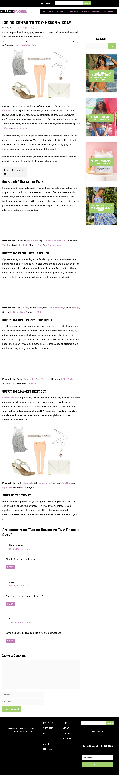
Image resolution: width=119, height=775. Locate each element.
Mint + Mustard (21, 128)
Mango (75, 307)
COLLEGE (46, 738)
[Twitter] (100, 3)
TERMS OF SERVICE (26, 731)
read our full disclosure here (25, 45)
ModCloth (23, 245)
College (84, 11)
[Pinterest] (110, 3)
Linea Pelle (44, 483)
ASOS (64, 483)
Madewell (27, 483)
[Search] (87, 3)
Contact (49, 3)
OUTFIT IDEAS (48, 728)
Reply (10, 567)
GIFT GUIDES (47, 748)
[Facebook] (95, 3)
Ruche (25, 307)
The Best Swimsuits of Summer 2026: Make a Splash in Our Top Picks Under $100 (101, 76)
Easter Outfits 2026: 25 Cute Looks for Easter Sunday (101, 207)
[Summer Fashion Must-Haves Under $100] (101, 134)
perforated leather (33, 406)
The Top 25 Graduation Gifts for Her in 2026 (101, 162)
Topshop (6, 245)
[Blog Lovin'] (116, 3)
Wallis (23, 487)
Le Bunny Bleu (17, 312)
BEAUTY (46, 733)
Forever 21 (29, 379)
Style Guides (46, 11)
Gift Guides (108, 11)
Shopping (95, 11)
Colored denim (9, 397)
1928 (38, 312)
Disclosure (66, 738)
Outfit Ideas (60, 11)
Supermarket (54, 245)
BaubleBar (32, 240)
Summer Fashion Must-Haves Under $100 (101, 118)
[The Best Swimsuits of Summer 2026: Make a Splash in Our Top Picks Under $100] (101, 90)
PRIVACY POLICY (15, 731)
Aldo (12, 383)
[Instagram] (105, 3)
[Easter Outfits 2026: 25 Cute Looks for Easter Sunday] (101, 223)
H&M (38, 245)
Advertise (65, 733)
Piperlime (7, 487)
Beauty (73, 11)
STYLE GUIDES (48, 723)
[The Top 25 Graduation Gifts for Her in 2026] (101, 179)
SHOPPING (46, 743)
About (42, 3)
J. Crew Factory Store (55, 240)
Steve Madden (56, 307)
